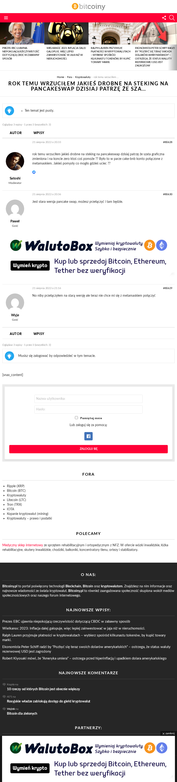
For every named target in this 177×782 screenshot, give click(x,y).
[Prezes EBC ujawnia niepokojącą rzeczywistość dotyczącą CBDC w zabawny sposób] (22, 33)
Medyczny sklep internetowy (22, 545)
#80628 (167, 142)
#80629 (167, 288)
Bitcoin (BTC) (16, 490)
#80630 (167, 194)
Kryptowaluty (16, 495)
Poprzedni (2, 46)
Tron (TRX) (14, 504)
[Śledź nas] (164, 17)
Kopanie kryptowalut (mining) (27, 514)
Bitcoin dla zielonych (22, 713)
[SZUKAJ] (172, 17)
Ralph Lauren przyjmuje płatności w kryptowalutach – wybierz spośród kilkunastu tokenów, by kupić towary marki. (110, 55)
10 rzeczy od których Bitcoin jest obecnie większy (43, 689)
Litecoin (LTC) (16, 500)
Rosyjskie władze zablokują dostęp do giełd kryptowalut (48, 701)
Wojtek (11, 708)
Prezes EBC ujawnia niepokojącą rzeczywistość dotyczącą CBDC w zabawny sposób (66, 621)
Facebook (88, 436)
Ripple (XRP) (15, 486)
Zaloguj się (88, 449)
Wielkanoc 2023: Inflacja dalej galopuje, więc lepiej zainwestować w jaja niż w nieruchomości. (73, 628)
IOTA (10, 509)
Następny (174, 46)
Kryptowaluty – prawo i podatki (29, 518)
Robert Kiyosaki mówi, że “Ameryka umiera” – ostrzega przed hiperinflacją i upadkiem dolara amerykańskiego (84, 658)
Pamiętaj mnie (91, 418)
